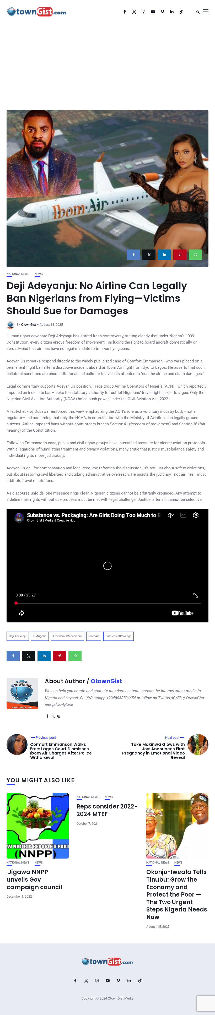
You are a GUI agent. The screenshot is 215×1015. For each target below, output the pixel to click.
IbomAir (94, 636)
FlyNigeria (39, 636)
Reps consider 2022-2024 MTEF (107, 810)
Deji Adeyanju (17, 636)
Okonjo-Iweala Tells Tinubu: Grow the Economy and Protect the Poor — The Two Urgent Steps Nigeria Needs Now (176, 894)
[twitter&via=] (148, 254)
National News (18, 274)
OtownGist (28, 325)
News (39, 274)
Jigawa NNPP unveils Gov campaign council (34, 879)
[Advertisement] (107, 63)
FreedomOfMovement (67, 636)
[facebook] (133, 254)
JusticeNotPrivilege (118, 636)
